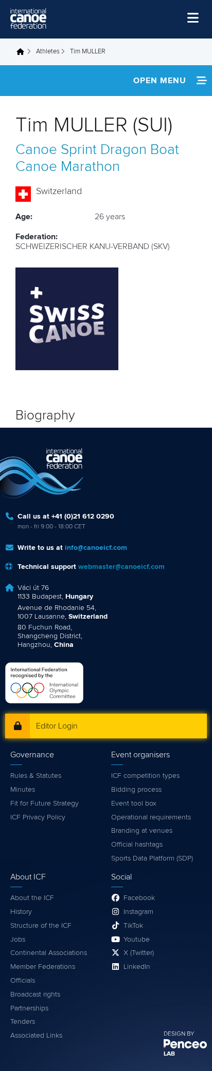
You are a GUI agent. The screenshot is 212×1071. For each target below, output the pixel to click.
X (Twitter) (138, 953)
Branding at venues (141, 830)
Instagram (138, 911)
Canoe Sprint (56, 150)
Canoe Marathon (67, 167)
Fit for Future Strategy (44, 803)
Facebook (139, 898)
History (21, 911)
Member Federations (42, 966)
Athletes (48, 51)
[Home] (28, 18)
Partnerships (29, 1008)
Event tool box (133, 803)
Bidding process (136, 789)
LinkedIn (136, 966)
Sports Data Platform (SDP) (152, 858)
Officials (22, 980)
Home (23, 52)
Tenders (22, 1021)
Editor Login (57, 726)
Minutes (22, 789)
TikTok (133, 925)
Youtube (136, 939)
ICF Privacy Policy (37, 817)
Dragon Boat (139, 150)
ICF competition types (145, 775)
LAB (169, 1054)
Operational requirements (151, 817)
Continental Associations (48, 953)
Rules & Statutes (35, 775)
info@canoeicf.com (96, 547)
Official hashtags (137, 844)
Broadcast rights (35, 994)
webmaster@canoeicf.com (121, 566)
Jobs (17, 939)
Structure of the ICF (41, 925)
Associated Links (36, 1035)
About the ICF (32, 898)
